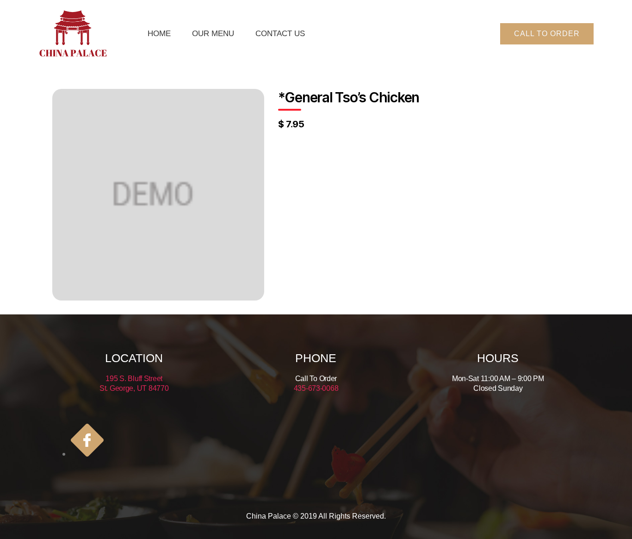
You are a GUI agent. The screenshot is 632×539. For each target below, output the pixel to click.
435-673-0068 (316, 388)
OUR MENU (213, 33)
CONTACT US (280, 33)
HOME (159, 33)
